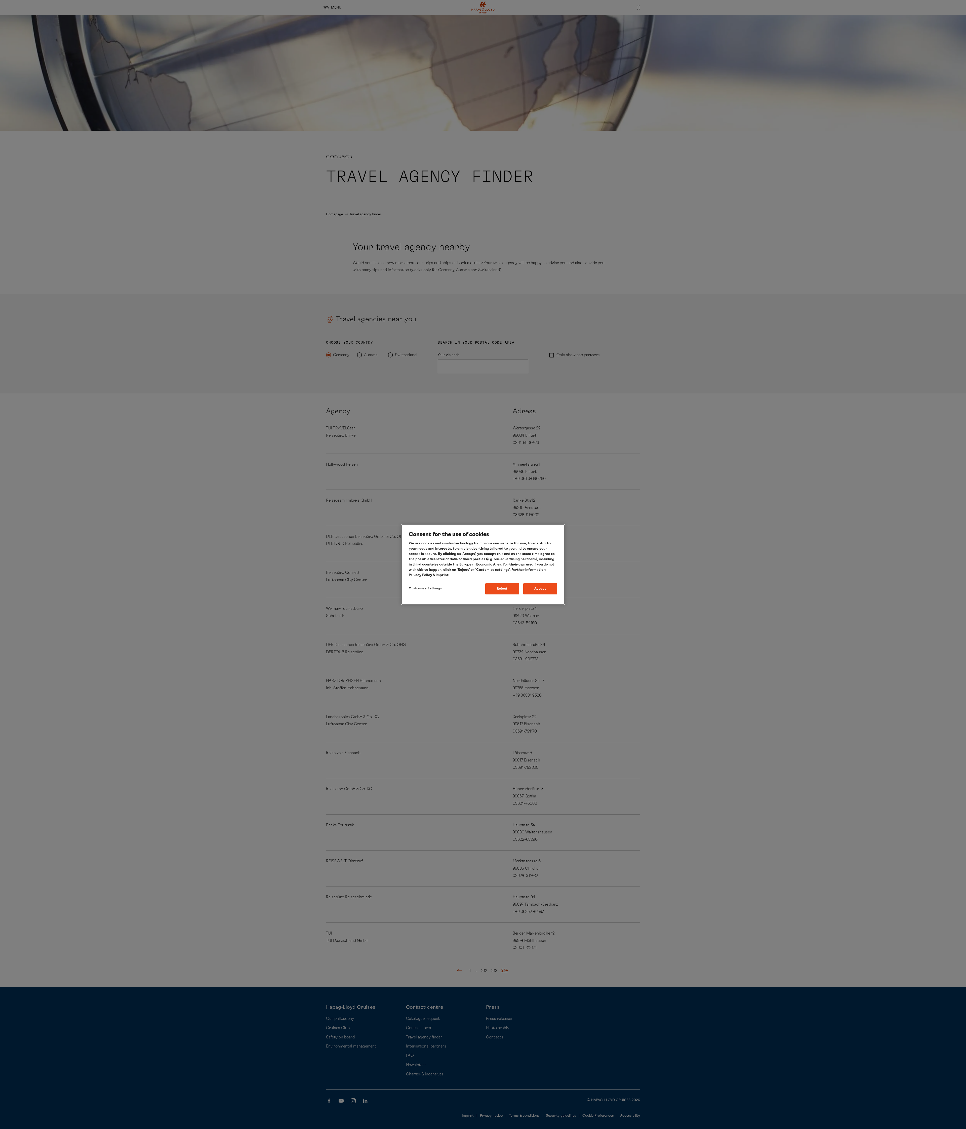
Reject (502, 588)
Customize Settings (425, 588)
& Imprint (440, 575)
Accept (540, 588)
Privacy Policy (420, 575)
